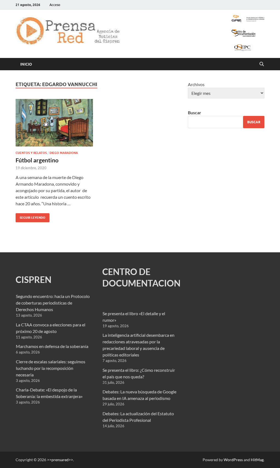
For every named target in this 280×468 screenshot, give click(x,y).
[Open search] (262, 64)
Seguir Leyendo (30, 216)
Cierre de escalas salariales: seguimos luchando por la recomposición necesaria (50, 368)
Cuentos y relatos (31, 153)
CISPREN (33, 279)
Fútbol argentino (37, 160)
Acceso (54, 5)
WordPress (233, 459)
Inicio (26, 64)
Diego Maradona (63, 153)
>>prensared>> (60, 459)
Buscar (194, 112)
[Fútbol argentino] (54, 123)
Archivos (196, 84)
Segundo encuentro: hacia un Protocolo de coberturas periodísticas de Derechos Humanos (53, 303)
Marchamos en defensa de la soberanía (52, 346)
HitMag (257, 459)
